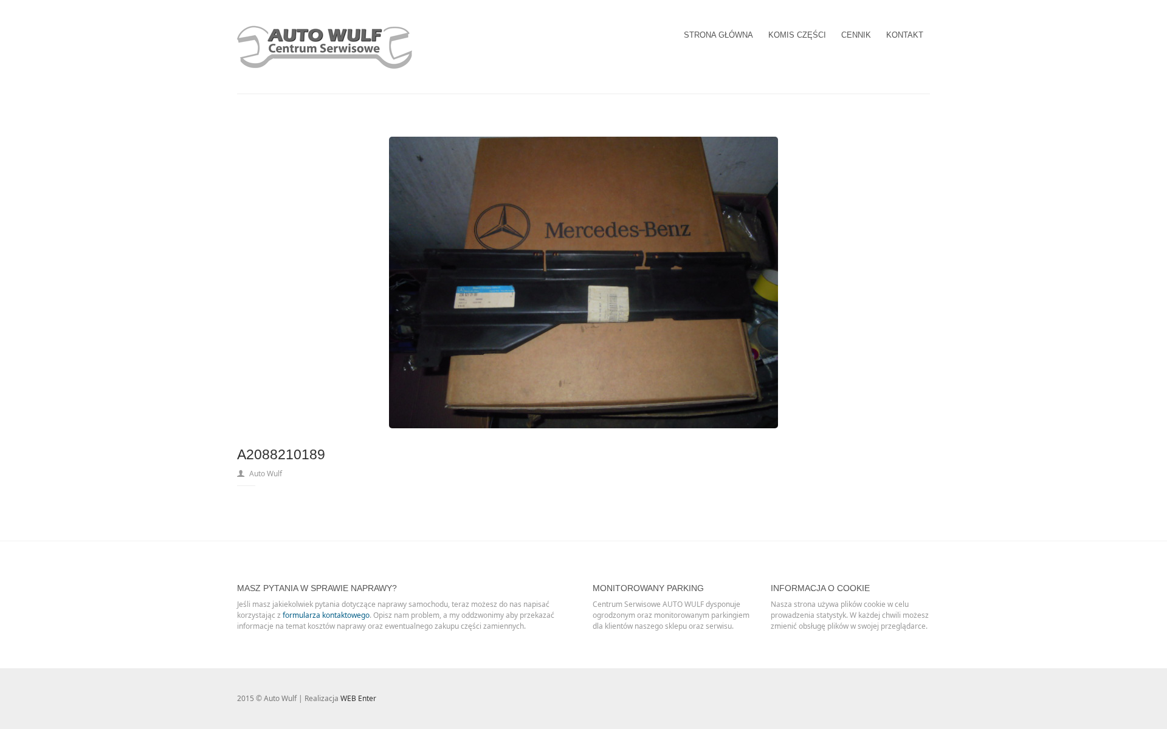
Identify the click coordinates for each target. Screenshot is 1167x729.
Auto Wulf (265, 473)
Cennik (856, 34)
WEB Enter (358, 698)
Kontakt (904, 34)
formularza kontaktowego (326, 615)
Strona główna (718, 34)
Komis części (797, 34)
